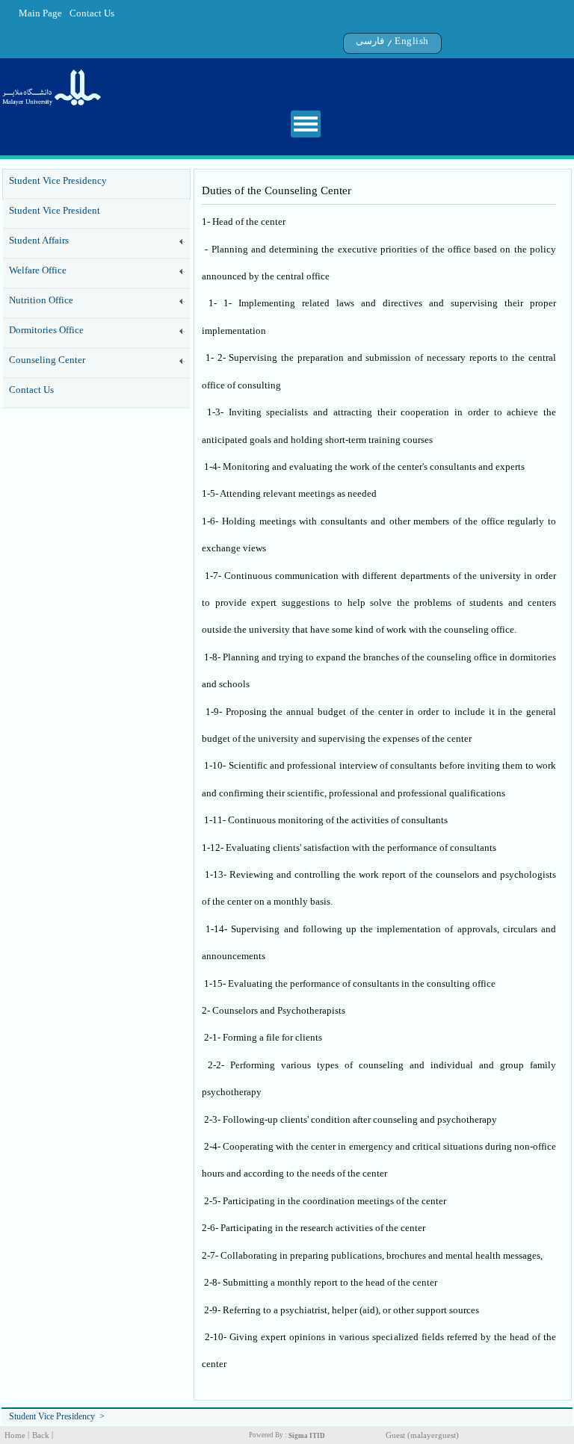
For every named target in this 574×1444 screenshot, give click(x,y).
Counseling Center (47, 359)
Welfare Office (38, 270)
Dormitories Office (46, 329)
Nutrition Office (41, 300)
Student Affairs (39, 240)
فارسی (370, 40)
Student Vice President (54, 210)
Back (40, 1435)
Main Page (40, 13)
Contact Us (92, 13)
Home (14, 1435)
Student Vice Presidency (58, 180)
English (412, 40)
